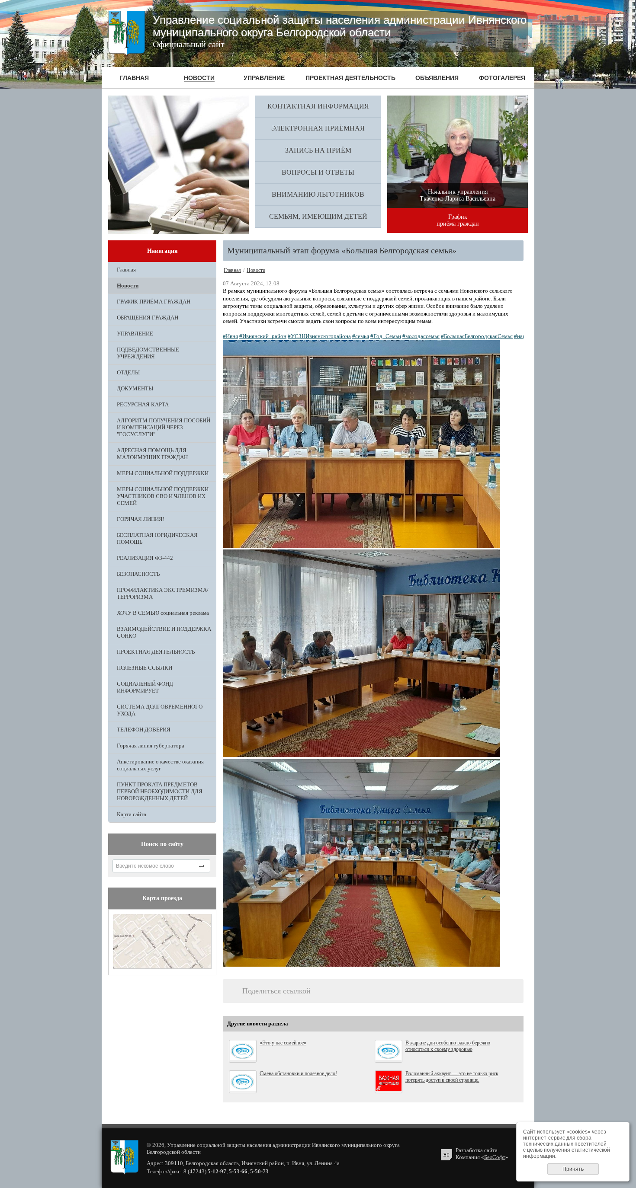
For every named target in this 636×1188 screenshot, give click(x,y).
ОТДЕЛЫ (128, 372)
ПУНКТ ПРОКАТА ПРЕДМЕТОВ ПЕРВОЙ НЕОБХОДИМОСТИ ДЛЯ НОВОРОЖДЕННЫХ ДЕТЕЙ (159, 791)
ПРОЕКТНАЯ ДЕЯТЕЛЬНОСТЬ (156, 651)
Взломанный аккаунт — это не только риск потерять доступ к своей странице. (451, 1076)
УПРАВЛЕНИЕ (135, 333)
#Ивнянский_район (262, 336)
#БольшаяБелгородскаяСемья (477, 336)
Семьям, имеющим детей (318, 216)
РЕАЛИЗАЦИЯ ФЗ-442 (145, 558)
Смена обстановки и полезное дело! (298, 1073)
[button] (373, 445)
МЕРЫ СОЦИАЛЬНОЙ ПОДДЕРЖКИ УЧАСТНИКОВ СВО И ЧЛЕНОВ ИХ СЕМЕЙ (163, 496)
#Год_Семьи (385, 336)
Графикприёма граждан (458, 220)
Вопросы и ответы (318, 172)
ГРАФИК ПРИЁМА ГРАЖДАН (153, 301)
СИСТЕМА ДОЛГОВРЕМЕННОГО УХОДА (159, 710)
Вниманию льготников (318, 194)
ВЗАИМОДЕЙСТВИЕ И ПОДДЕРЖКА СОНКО (164, 632)
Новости (127, 285)
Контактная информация (318, 106)
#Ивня (230, 336)
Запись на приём (318, 150)
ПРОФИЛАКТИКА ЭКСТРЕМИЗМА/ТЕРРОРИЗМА (163, 593)
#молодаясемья (421, 336)
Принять (573, 1169)
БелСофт (494, 1157)
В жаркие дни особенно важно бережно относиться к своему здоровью (447, 1046)
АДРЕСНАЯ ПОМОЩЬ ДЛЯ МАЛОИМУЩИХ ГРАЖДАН (152, 453)
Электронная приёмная (318, 128)
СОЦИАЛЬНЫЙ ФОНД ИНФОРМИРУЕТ (145, 687)
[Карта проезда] (162, 967)
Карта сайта (131, 814)
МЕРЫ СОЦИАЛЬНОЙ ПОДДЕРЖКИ (163, 473)
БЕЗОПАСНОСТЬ (138, 574)
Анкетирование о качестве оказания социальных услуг (160, 765)
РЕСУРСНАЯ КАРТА (143, 404)
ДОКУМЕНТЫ (135, 388)
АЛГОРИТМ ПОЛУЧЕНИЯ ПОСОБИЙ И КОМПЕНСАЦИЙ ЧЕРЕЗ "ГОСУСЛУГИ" (163, 427)
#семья (360, 336)
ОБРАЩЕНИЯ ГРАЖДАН (147, 317)
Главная (126, 269)
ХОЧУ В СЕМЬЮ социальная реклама (163, 613)
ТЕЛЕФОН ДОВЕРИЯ (143, 729)
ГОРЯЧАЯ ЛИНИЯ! (140, 519)
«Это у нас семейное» (283, 1043)
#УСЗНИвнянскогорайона (319, 336)
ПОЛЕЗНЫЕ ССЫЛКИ (144, 667)
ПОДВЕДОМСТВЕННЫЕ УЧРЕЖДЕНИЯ (148, 353)
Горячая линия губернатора (150, 745)
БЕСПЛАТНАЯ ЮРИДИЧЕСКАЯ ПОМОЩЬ (157, 538)
